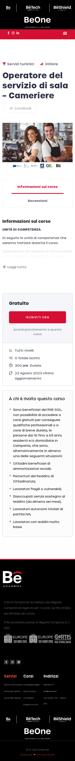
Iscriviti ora (37, 317)
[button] (65, 33)
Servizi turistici (20, 64)
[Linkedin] (18, 662)
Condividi (23, 108)
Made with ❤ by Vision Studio (37, 754)
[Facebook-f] (6, 662)
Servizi (10, 676)
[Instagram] (12, 662)
